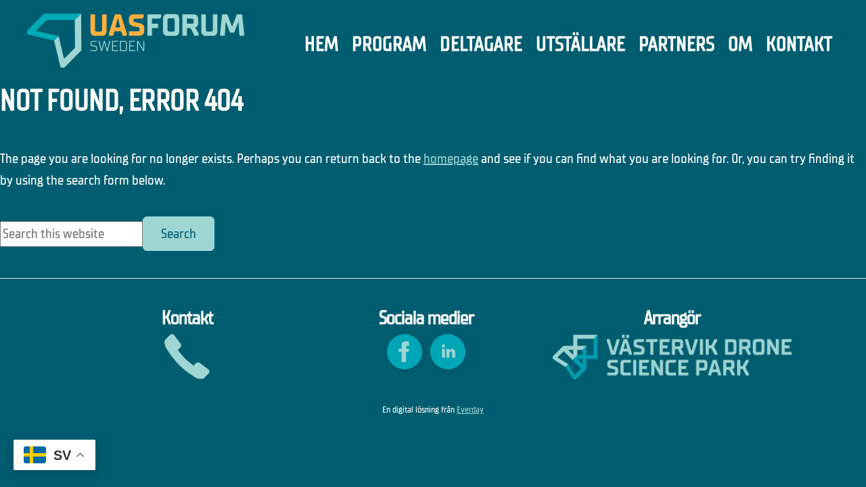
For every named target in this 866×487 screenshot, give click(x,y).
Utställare (580, 44)
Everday (470, 409)
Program (389, 44)
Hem (321, 44)
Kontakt (799, 44)
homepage (451, 158)
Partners (676, 44)
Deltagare (481, 44)
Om (740, 44)
